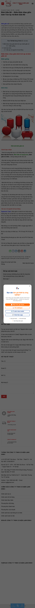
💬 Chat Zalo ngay (17, 315)
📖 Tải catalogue (17, 308)
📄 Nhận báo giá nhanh (17, 304)
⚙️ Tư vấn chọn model (17, 311)
